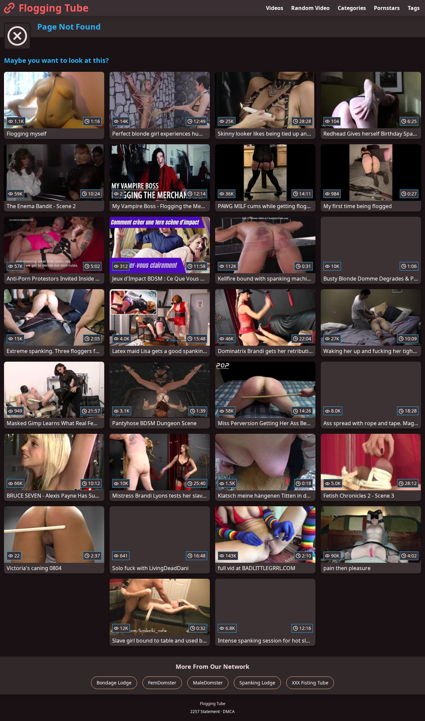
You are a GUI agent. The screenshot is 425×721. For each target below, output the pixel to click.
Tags (414, 8)
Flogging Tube (54, 8)
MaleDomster (208, 682)
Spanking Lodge (257, 682)
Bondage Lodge (114, 682)
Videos (274, 8)
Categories (352, 8)
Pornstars (387, 8)
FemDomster (162, 682)
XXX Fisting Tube (310, 682)
